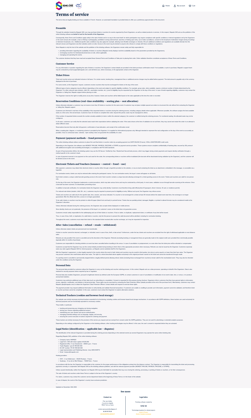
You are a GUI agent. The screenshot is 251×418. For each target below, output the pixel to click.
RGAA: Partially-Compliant (143, 414)
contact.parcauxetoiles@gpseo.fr (107, 409)
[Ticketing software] (143, 406)
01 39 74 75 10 (107, 411)
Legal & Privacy (143, 412)
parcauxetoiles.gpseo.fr (107, 414)
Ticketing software (140, 402)
